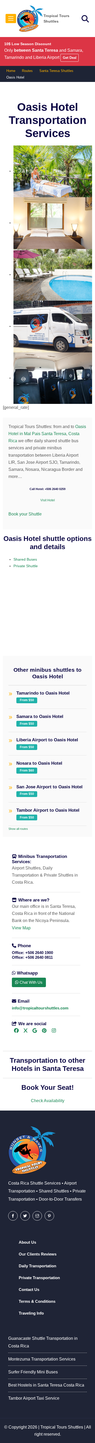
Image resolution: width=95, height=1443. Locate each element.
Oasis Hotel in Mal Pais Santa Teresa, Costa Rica (47, 433)
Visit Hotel (47, 500)
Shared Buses (25, 559)
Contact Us (29, 1289)
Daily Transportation (37, 1266)
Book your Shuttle (25, 514)
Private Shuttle (25, 566)
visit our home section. (33, 603)
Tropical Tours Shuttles (61, 1427)
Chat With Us (30, 982)
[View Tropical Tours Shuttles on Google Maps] (34, 1031)
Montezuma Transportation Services (41, 1359)
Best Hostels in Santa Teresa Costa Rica (46, 1385)
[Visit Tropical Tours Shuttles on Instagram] (54, 1031)
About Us (27, 1242)
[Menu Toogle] (11, 18)
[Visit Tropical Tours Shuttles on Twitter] (25, 1216)
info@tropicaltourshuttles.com (40, 1008)
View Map (21, 928)
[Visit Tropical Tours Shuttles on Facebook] (16, 1031)
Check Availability (47, 1100)
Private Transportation (39, 1277)
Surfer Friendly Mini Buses (33, 1372)
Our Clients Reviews (37, 1254)
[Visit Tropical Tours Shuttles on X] (25, 1031)
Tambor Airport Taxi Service (33, 1398)
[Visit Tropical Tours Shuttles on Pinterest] (44, 1031)
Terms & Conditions (37, 1301)
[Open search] (85, 19)
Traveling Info (31, 1313)
